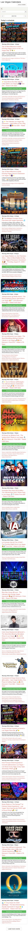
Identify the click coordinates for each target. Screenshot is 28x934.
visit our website (22, 4)
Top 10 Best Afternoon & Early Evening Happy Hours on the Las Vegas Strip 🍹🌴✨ (12, 48)
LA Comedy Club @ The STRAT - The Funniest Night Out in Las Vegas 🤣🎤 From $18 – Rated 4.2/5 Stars (14, 544)
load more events (14, 929)
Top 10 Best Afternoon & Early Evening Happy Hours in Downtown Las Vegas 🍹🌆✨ (13, 173)
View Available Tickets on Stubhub (14, 267)
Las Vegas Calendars (11, 2)
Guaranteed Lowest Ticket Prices (14, 305)
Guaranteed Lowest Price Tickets (14, 88)
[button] (2, 8)
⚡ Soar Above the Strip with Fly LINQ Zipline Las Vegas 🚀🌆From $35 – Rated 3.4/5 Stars (13, 83)
